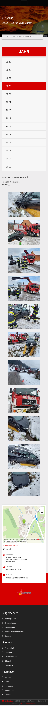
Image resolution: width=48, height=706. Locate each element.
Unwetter (8, 636)
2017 (8, 134)
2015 (8, 150)
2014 (8, 158)
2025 (8, 70)
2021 (8, 102)
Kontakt (7, 695)
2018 (8, 126)
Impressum (9, 686)
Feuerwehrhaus (11, 657)
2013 (8, 166)
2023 (20, 36)
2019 (8, 118)
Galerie (15, 36)
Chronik (8, 661)
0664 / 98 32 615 (13, 570)
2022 (8, 94)
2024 (8, 78)
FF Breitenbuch (8, 701)
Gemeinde (9, 665)
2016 (8, 142)
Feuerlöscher (10, 627)
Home (8, 36)
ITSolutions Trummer (29, 704)
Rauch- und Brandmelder (14, 632)
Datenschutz (9, 690)
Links (7, 682)
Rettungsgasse (10, 619)
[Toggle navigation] (24, 2)
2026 (8, 62)
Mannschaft (9, 648)
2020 (8, 110)
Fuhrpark (8, 652)
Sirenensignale (10, 623)
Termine (8, 677)
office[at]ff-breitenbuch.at (17, 578)
